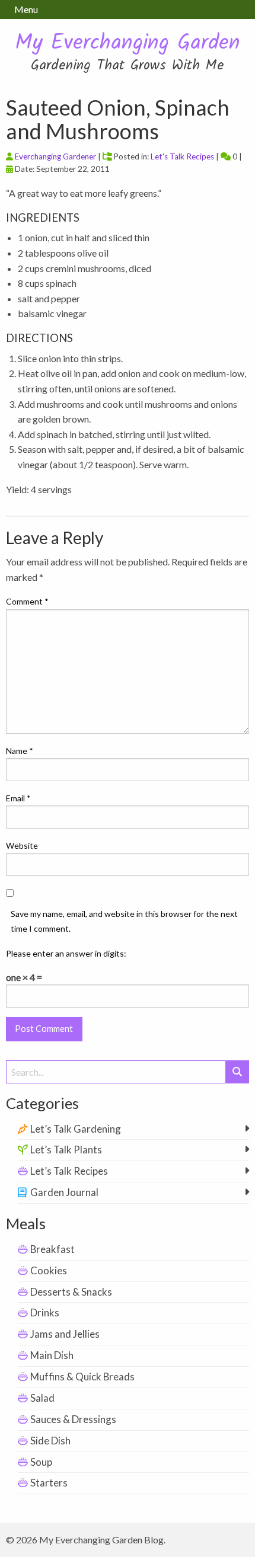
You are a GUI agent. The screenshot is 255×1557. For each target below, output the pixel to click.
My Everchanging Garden (127, 43)
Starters (49, 1482)
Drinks (44, 1312)
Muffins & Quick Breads (82, 1376)
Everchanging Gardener (55, 156)
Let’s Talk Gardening (75, 1129)
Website (22, 845)
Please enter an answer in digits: (66, 953)
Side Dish (50, 1440)
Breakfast (52, 1249)
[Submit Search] (237, 1071)
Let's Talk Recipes (182, 156)
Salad (42, 1398)
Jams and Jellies (65, 1334)
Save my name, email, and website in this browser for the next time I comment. (124, 921)
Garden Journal (64, 1192)
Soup (41, 1462)
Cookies (48, 1270)
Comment (27, 601)
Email (18, 798)
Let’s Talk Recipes (69, 1171)
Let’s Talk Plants (66, 1149)
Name (19, 751)
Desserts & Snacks (71, 1292)
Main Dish (52, 1355)
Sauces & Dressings (73, 1419)
